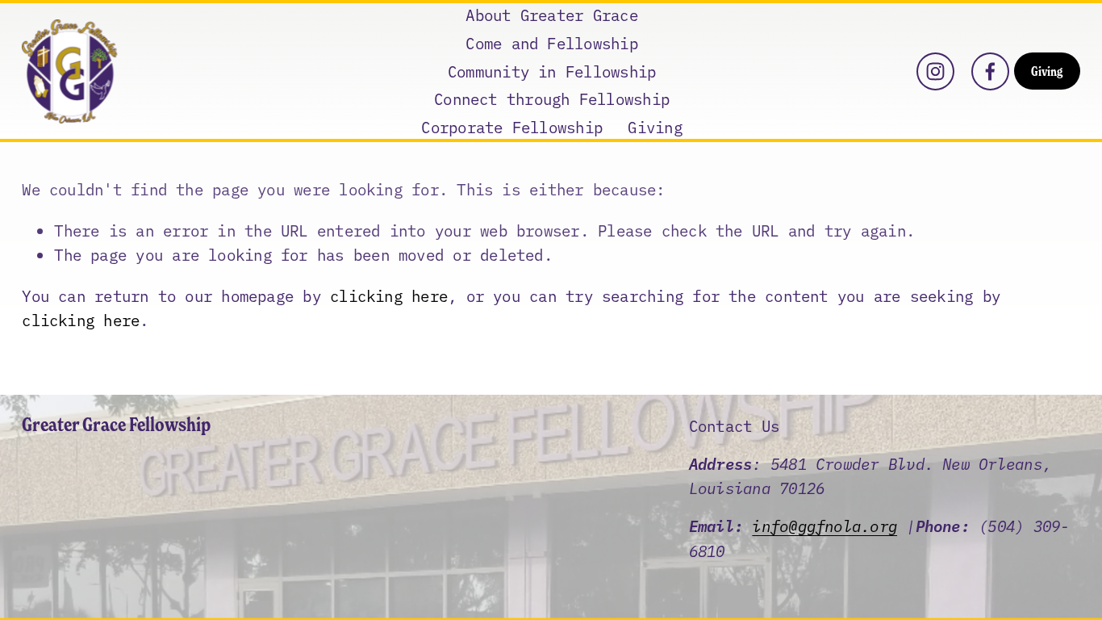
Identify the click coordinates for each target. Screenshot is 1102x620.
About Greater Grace (551, 14)
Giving (655, 126)
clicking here (389, 295)
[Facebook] (990, 71)
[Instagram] (935, 71)
